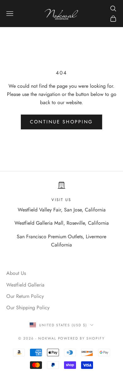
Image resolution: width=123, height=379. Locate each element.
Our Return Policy (25, 296)
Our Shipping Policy (28, 307)
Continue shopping (61, 121)
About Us (16, 273)
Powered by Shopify (81, 338)
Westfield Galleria (25, 284)
